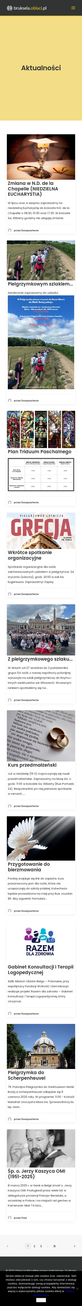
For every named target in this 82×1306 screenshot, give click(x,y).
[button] (73, 8)
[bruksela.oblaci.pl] (27, 8)
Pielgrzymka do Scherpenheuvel (26, 1075)
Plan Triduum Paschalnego (39, 451)
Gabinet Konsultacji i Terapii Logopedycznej (40, 970)
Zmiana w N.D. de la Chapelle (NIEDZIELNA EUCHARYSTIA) (33, 188)
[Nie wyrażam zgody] (77, 1289)
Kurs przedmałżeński (32, 765)
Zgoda (41, 1300)
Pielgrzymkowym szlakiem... (40, 284)
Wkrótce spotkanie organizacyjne (30, 555)
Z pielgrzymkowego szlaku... (40, 659)
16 (54, 1246)
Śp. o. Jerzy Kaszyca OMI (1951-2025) (36, 1174)
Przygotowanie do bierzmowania (29, 867)
